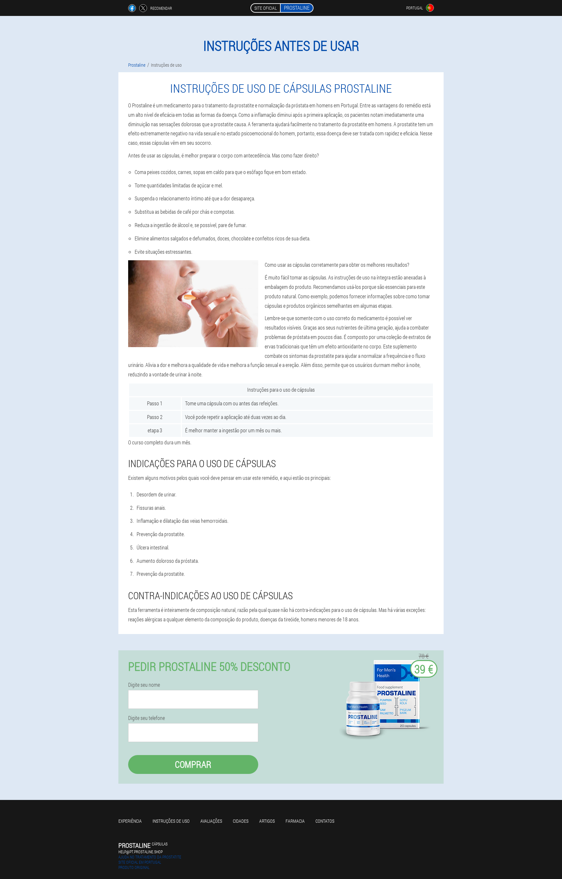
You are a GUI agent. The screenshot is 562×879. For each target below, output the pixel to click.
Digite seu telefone (146, 718)
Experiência (130, 821)
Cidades (240, 821)
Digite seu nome (144, 684)
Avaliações (211, 821)
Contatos (324, 821)
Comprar (193, 764)
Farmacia (295, 821)
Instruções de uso (171, 821)
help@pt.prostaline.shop (140, 851)
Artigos (267, 821)
